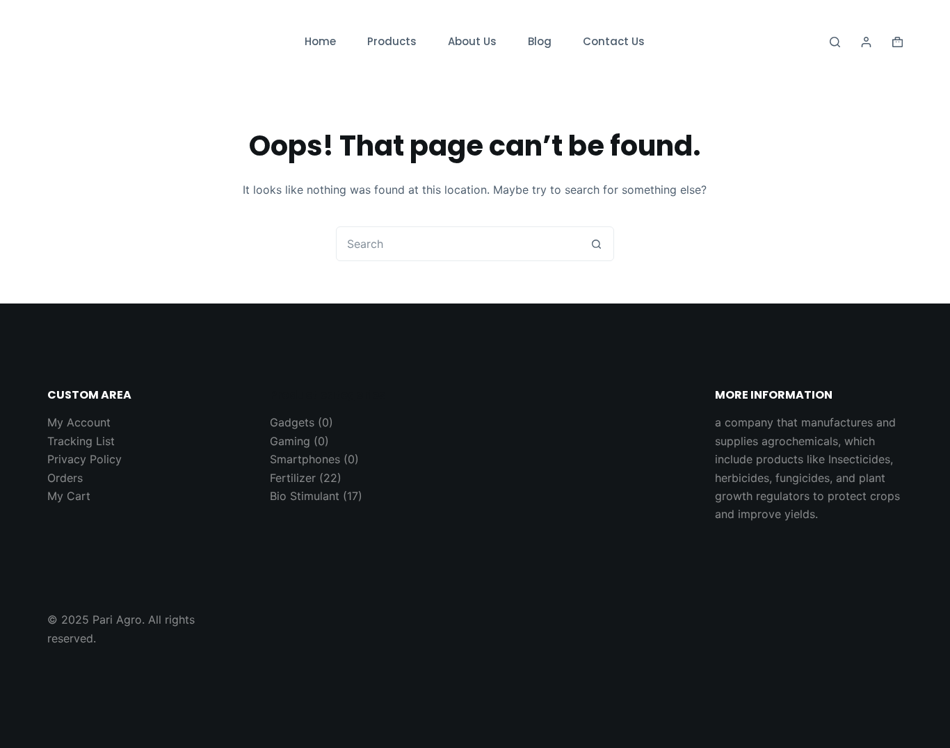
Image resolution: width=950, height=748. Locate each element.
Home (320, 41)
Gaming (290, 441)
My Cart (68, 496)
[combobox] (458, 243)
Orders (65, 478)
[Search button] (596, 243)
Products (392, 41)
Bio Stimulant (304, 496)
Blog (540, 41)
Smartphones (305, 459)
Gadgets (292, 422)
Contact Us (614, 41)
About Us (472, 41)
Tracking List (81, 441)
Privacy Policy (84, 459)
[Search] (835, 42)
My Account (79, 422)
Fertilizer (293, 478)
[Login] (866, 42)
